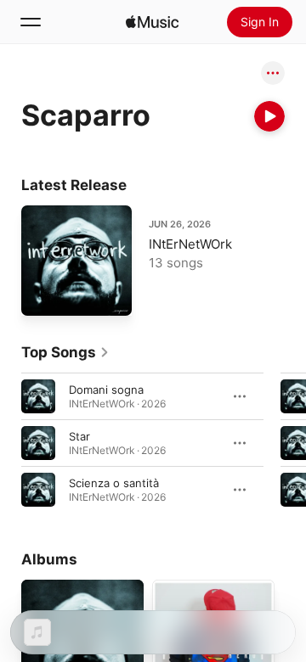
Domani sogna (106, 389)
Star (79, 436)
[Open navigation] (30, 22)
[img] (152, 22)
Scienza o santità (114, 483)
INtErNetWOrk (190, 244)
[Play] (269, 116)
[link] (65, 352)
